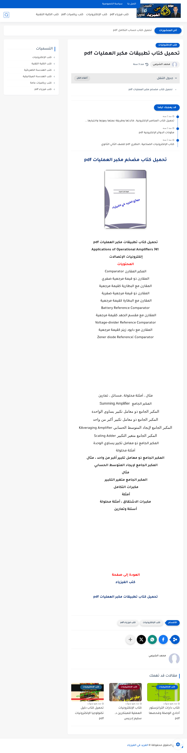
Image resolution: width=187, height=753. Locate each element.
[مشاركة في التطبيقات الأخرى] (130, 639)
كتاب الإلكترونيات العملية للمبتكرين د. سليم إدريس (128, 713)
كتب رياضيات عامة (41, 83)
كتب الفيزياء (125, 582)
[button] (163, 639)
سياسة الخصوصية (112, 4)
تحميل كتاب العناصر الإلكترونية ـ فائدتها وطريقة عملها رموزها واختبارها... (129, 121)
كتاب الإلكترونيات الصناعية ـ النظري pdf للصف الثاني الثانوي (137, 144)
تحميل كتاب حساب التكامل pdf (132, 30)
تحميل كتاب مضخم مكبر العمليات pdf (151, 89)
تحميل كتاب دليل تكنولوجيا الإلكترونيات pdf (89, 713)
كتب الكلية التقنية (47, 14)
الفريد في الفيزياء (137, 745)
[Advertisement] (125, 370)
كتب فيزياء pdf (119, 14)
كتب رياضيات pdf (72, 14)
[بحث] (6, 15)
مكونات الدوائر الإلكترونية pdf (156, 132)
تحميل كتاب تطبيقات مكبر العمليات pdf (125, 597)
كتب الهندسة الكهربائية (38, 70)
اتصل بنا (131, 4)
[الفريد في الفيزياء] (159, 10)
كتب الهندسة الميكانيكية (37, 76)
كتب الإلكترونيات (96, 14)
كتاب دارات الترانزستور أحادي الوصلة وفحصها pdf (164, 713)
